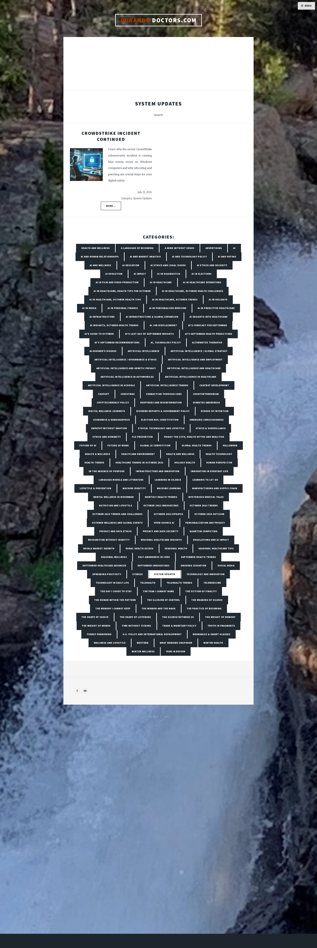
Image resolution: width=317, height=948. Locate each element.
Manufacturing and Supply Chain (214, 488)
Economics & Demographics (111, 419)
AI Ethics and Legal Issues (168, 265)
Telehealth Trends (179, 582)
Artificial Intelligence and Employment (195, 359)
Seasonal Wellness (114, 557)
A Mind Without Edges (179, 248)
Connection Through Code (164, 393)
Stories (137, 574)
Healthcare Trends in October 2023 (139, 462)
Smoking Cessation (193, 565)
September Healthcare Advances (104, 565)
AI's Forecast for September (207, 325)
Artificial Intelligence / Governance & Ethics (125, 359)
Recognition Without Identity (109, 539)
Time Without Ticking (136, 625)
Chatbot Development (214, 385)
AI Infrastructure (102, 316)
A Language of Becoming (137, 248)
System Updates (164, 574)
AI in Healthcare (161, 282)
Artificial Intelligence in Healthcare (190, 376)
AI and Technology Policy (189, 256)
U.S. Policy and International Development (152, 634)
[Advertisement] (158, 66)
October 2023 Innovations (161, 505)
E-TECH (154, 716)
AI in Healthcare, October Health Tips (115, 299)
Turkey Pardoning (99, 634)
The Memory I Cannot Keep (113, 608)
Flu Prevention (142, 436)
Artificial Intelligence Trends (167, 385)
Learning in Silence (168, 479)
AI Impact (140, 273)
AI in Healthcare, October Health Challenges (192, 291)
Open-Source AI (164, 522)
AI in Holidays (218, 299)
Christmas (128, 393)
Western (142, 642)
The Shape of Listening (135, 617)
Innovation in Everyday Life (209, 471)
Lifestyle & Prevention (95, 488)
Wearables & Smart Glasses (211, 634)
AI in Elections (202, 273)
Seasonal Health (176, 548)
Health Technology (219, 454)
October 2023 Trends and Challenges (117, 514)
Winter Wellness (143, 651)
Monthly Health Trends (161, 496)
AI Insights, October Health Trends (114, 325)
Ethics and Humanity (107, 436)
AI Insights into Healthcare (209, 316)
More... (111, 205)
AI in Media (89, 308)
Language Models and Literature (121, 479)
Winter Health (213, 642)
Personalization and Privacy (205, 522)
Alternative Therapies (207, 342)
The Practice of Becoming (204, 608)
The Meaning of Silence (207, 599)
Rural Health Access (139, 548)
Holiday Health (184, 462)
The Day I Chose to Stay (116, 591)
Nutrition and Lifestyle (115, 505)
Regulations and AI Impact (211, 539)
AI (234, 248)
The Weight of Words (96, 625)
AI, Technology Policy (166, 342)
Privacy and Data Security (160, 531)
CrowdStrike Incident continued (110, 136)
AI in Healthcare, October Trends (175, 299)
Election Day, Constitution (160, 419)
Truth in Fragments (221, 625)
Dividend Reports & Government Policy (163, 411)
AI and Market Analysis (145, 256)
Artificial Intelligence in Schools (111, 385)
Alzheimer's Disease (103, 351)
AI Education (130, 265)
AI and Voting (227, 256)
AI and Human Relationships (100, 256)
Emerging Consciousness (207, 419)
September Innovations (154, 565)
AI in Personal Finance (123, 308)
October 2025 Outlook (209, 514)
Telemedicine (212, 582)
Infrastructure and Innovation (158, 471)
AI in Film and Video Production (117, 282)
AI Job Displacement (163, 325)
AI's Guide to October (99, 333)
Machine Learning (169, 488)
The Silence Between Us (178, 617)
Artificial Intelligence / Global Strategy (199, 351)
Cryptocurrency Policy (113, 402)
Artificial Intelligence (143, 351)
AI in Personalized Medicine (167, 308)
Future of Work (118, 445)
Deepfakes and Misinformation (161, 402)
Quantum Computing (203, 531)
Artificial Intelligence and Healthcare (194, 368)
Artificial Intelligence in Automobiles (127, 376)
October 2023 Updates (168, 514)
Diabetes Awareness (206, 402)
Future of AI (87, 445)
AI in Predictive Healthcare (216, 308)
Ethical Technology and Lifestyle (161, 428)
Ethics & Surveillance (211, 428)
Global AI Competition (155, 445)
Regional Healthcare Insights (161, 539)
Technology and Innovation (206, 574)
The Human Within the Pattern (115, 599)
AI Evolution (113, 273)
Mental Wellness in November (113, 496)
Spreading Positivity (106, 574)
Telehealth (147, 582)
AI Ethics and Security (212, 265)
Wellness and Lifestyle (110, 642)
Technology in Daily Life (112, 582)
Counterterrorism (206, 393)
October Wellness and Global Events (117, 522)
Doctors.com (158, 20)
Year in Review (175, 651)
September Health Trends (198, 557)
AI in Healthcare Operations (202, 282)
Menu (308, 5)
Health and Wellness (95, 248)
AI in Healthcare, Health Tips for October (122, 291)
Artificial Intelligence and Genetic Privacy (126, 368)
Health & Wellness (97, 454)
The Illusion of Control (163, 599)
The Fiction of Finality (201, 591)
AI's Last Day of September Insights (149, 333)
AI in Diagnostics (168, 273)
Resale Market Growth (99, 548)
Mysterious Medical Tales (206, 496)
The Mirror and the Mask (159, 608)
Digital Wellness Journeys (106, 411)
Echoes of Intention (215, 411)
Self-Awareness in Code (154, 557)
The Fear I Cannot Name (158, 591)
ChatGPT (103, 393)
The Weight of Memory (220, 617)
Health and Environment (138, 454)
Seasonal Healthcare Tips (216, 548)
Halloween (230, 445)
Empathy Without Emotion (109, 428)
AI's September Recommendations (117, 342)
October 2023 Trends (204, 505)
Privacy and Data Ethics (115, 531)
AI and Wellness (100, 265)
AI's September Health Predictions (208, 333)
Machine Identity (134, 488)
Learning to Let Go (205, 479)
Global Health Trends (197, 445)
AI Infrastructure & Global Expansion (152, 316)
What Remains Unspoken (176, 642)
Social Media (226, 565)
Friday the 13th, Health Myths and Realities (194, 436)
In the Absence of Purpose (107, 471)
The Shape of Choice (94, 617)
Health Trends (94, 462)
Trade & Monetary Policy (179, 625)
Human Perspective (219, 462)
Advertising (214, 248)
